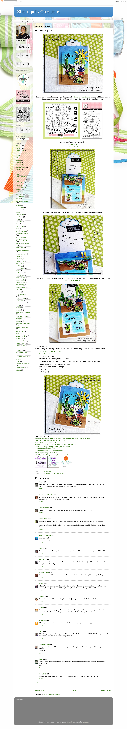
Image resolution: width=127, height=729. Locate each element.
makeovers (20, 273)
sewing (18, 321)
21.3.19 (41, 653)
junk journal (20, 261)
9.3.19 (40, 529)
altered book (20, 150)
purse (18, 305)
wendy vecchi (20, 368)
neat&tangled (20, 282)
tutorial (18, 359)
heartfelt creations (22, 244)
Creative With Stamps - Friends (46, 449)
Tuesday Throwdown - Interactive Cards (50, 440)
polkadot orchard (22, 294)
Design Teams (26, 22)
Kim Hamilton (44, 572)
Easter (18, 212)
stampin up (20, 338)
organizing (20, 285)
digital (18, 205)
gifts (17, 229)
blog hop (19, 162)
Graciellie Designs (22, 233)
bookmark (19, 165)
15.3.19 (41, 625)
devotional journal (22, 201)
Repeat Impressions (23, 312)
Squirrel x (42, 559)
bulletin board (20, 167)
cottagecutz (20, 185)
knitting (19, 266)
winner (18, 370)
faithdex (19, 221)
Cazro (41, 631)
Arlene (41, 583)
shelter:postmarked (23, 323)
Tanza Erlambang (45, 535)
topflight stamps (22, 356)
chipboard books (22, 176)
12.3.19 (41, 577)
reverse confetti (21, 316)
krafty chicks (20, 268)
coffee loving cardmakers (20, 182)
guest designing (49, 473)
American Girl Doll (22, 153)
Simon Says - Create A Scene (45, 442)
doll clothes (20, 207)
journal (18, 256)
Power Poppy (20, 298)
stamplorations (21, 341)
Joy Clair (19, 259)
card (17, 172)
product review (21, 303)
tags (17, 348)
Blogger (85, 722)
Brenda (41, 607)
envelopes (19, 217)
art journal (19, 155)
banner (18, 160)
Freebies (35, 22)
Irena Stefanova (44, 644)
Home (18, 22)
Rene (40, 659)
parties (18, 289)
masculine (19, 275)
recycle (18, 310)
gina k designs (21, 231)
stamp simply (20, 336)
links (17, 270)
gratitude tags (21, 237)
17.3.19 (41, 638)
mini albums (20, 278)
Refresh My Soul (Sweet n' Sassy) (50, 351)
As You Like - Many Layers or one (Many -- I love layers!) (56, 444)
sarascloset (43, 620)
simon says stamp (22, 327)
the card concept (21, 353)
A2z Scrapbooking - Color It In (46, 453)
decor (18, 199)
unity (18, 361)
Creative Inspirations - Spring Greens (49, 451)
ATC (17, 157)
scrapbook (19, 319)
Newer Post (40, 690)
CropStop (19, 194)
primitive (19, 300)
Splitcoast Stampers (72, 280)
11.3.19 (41, 553)
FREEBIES (19, 226)
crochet (18, 191)
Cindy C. (41, 596)
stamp (18, 334)
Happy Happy (73, 146)
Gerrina (41, 548)
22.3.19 (41, 679)
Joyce (41, 482)
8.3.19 (41, 489)
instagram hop (21, 254)
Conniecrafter (44, 508)
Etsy (17, 219)
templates (19, 350)
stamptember (20, 343)
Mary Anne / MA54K (45, 495)
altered (18, 148)
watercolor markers (23, 364)
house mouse (20, 248)
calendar (19, 169)
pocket (18, 292)
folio (17, 224)
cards (42, 473)
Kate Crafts (20, 263)
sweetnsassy (60, 473)
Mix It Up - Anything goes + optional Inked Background (55, 455)
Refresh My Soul (73, 144)
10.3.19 (41, 542)
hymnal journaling (22, 250)
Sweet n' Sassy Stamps (82, 97)
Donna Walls (43, 519)
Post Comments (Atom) (52, 694)
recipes (18, 308)
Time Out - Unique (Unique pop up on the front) (52, 447)
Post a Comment (42, 683)
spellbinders (20, 331)
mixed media (20, 280)
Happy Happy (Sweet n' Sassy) (49, 354)
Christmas (19, 179)
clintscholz (70, 722)
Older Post (106, 690)
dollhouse (19, 210)
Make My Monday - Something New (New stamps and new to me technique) (62, 438)
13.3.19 (41, 614)
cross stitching (21, 196)
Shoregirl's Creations (38, 11)
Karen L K (42, 674)
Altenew (18, 146)
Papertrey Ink (20, 287)
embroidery (20, 214)
